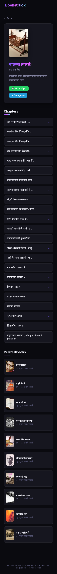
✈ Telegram (18, 95)
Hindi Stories (35, 568)
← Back (8, 18)
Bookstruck (15, 5)
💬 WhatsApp (19, 88)
